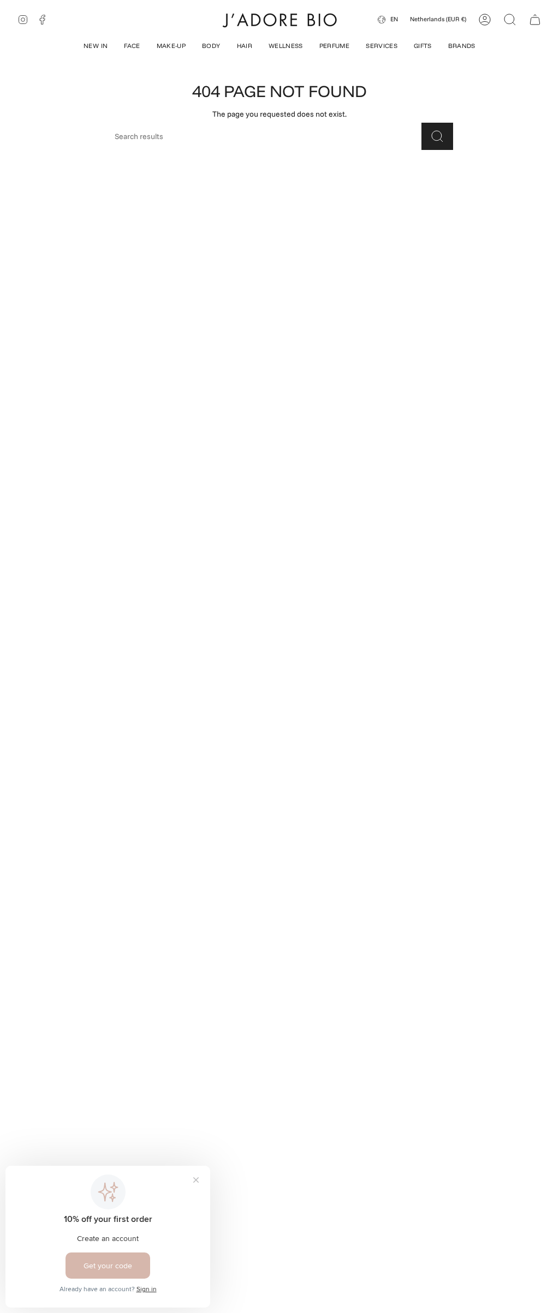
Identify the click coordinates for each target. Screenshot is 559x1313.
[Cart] (535, 19)
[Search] (437, 136)
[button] (95, 46)
